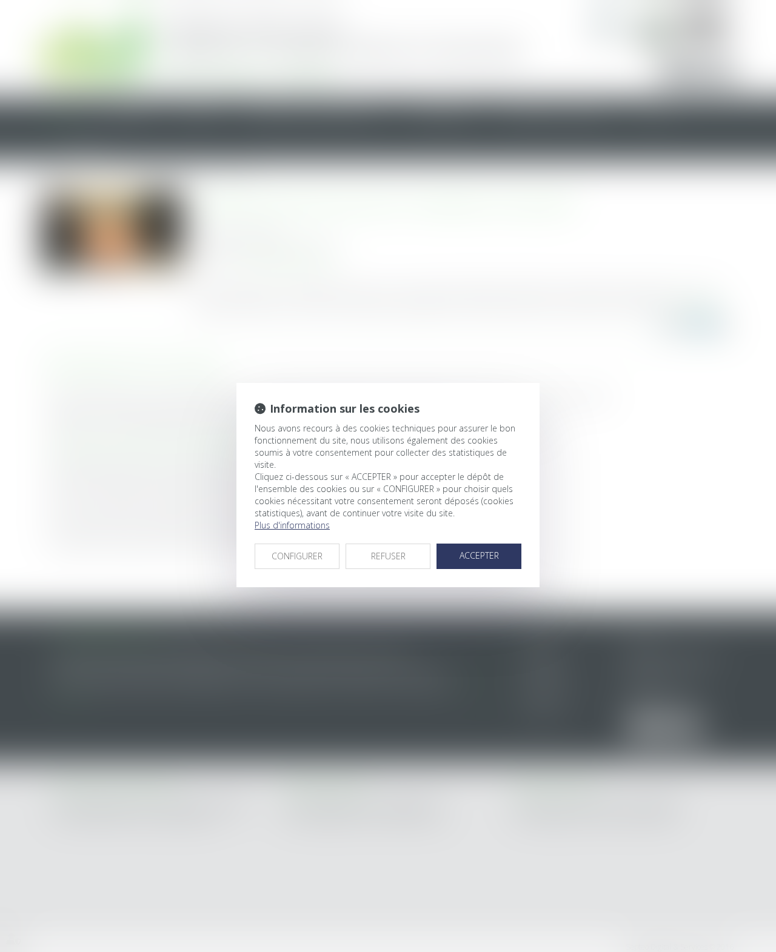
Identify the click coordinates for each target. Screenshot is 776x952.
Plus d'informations (292, 525)
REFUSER (388, 556)
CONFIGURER (297, 556)
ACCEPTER (479, 555)
